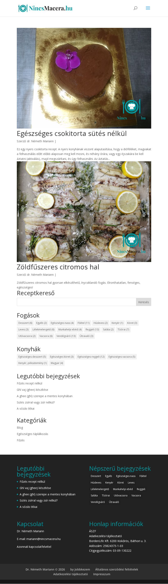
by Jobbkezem (80, 569)
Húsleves (101, 323)
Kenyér (117, 323)
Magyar (57, 363)
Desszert (25, 323)
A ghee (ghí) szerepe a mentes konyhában (45, 396)
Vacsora (46, 336)
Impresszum (101, 574)
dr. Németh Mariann (40, 141)
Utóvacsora (26, 336)
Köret (132, 323)
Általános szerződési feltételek (116, 569)
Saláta (108, 329)
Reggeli (92, 329)
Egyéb (41, 323)
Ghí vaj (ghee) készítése (32, 390)
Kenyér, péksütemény (32, 363)
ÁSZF (92, 531)
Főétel (84, 323)
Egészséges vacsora (122, 356)
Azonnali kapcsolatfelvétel (34, 547)
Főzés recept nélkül (29, 383)
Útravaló (86, 336)
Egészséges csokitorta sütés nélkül (72, 133)
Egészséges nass (62, 323)
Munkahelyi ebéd (70, 329)
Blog (20, 427)
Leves (23, 329)
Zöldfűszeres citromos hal (58, 266)
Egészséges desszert (32, 356)
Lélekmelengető (43, 329)
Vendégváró (66, 336)
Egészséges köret (62, 356)
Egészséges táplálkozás (32, 434)
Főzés (21, 440)
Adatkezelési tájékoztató (105, 536)
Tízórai (123, 329)
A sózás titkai (25, 408)
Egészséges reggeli (91, 356)
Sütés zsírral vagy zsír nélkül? (36, 402)
